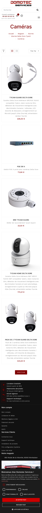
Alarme (31, 34)
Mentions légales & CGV (10, 419)
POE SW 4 (21, 167)
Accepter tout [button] (21, 500)
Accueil (11, 34)
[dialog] (21, 491)
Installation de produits (10, 443)
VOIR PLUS (21, 372)
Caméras (21, 39)
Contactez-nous (7, 437)
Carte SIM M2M (7, 450)
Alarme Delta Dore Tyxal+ (21, 36)
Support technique (8, 440)
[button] (21, 509)
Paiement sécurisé (8, 422)
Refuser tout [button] (21, 505)
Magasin (21, 34)
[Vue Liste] (17, 51)
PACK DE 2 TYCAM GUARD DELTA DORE (21, 340)
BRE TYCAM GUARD (21, 220)
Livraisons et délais (8, 415)
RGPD (3, 429)
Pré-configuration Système (11, 447)
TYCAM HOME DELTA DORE (21, 273)
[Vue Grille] (12, 51)
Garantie (4, 426)
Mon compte (6, 412)
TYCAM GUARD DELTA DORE (21, 98)
